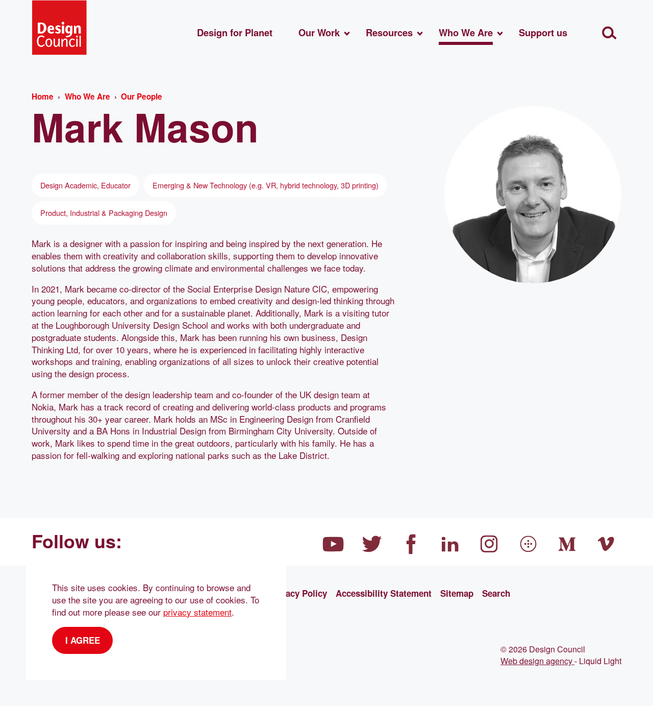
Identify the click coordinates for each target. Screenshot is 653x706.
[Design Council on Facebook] (411, 544)
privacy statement (197, 611)
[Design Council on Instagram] (489, 544)
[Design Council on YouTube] (333, 544)
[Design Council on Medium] (567, 544)
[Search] (609, 33)
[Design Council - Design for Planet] (59, 27)
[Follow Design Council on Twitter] (372, 544)
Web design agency (537, 660)
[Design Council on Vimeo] (606, 544)
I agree (82, 640)
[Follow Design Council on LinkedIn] (450, 544)
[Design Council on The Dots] (528, 544)
